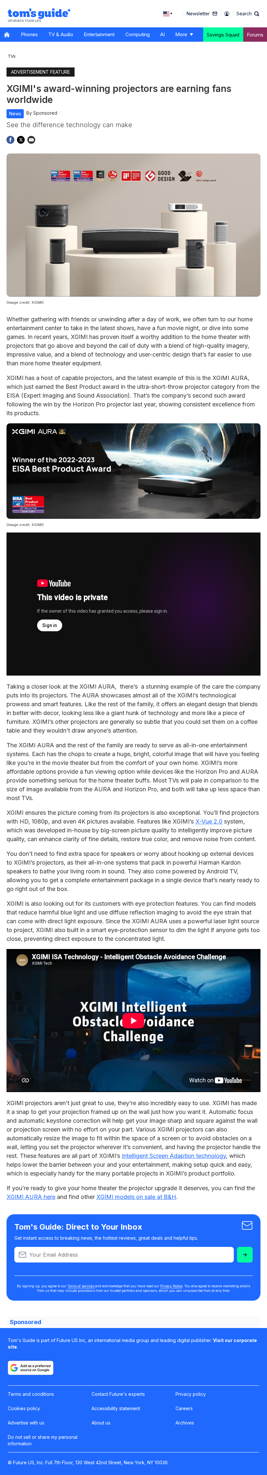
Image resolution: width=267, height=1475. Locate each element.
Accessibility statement (115, 1408)
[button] (247, 13)
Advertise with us (26, 1422)
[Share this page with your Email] (31, 140)
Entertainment (99, 34)
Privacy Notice (171, 1286)
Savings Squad (223, 35)
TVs (12, 56)
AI (162, 34)
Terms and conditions (31, 1394)
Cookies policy (24, 1408)
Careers (184, 1408)
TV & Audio (60, 34)
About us (100, 1422)
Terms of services (81, 1286)
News (15, 113)
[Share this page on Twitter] (21, 140)
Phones (29, 34)
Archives (185, 1422)
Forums (255, 35)
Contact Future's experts (118, 1394)
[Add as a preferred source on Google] (30, 1368)
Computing (137, 34)
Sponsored (45, 113)
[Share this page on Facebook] (10, 140)
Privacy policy (191, 1394)
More (181, 34)
